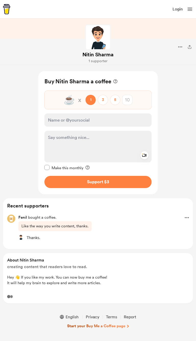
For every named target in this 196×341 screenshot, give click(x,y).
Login (178, 9)
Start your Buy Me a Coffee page (96, 326)
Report (130, 316)
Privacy (92, 316)
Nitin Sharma (98, 54)
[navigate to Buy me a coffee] (6, 9)
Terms (111, 316)
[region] (98, 132)
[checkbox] (63, 167)
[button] (190, 9)
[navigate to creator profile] (98, 37)
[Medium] (10, 296)
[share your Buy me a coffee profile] (189, 47)
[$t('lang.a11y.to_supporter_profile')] (20, 237)
